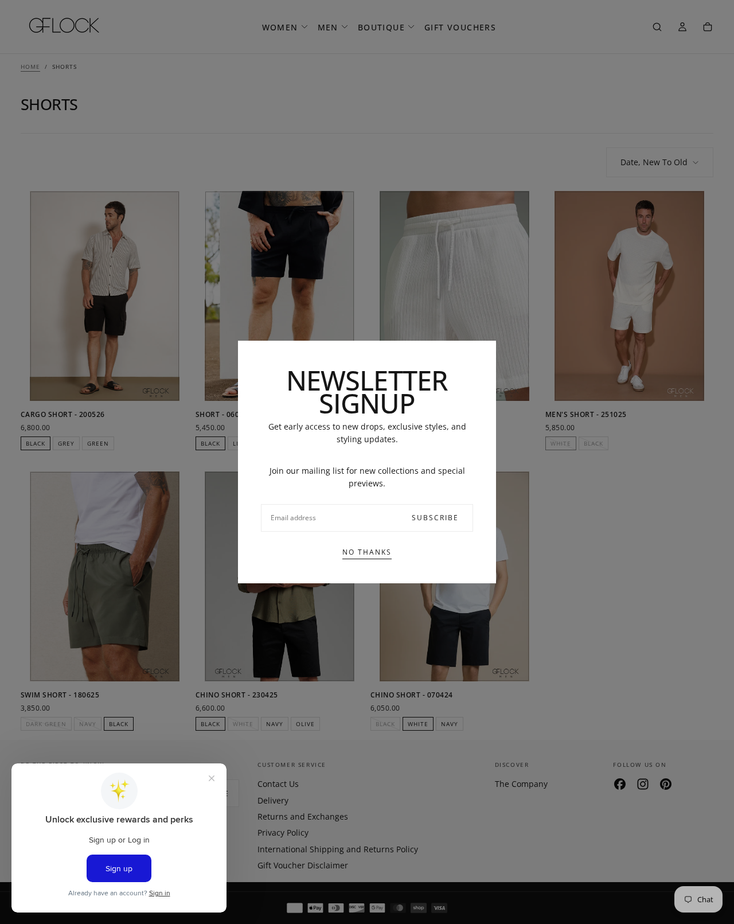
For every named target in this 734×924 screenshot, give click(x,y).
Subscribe (435, 518)
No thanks (367, 552)
